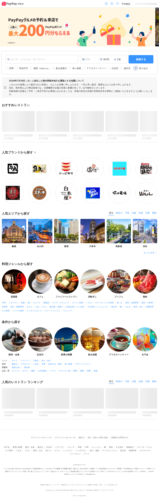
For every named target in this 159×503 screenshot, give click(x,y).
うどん (27, 445)
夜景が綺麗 (17, 442)
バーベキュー (75, 449)
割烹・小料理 (147, 297)
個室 (33, 366)
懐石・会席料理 (132, 297)
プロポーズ (25, 359)
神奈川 (119, 208)
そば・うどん (41, 301)
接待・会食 (29, 442)
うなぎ (127, 301)
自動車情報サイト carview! (42, 463)
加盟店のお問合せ (118, 432)
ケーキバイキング (34, 305)
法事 (43, 359)
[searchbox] (42, 59)
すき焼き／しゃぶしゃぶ (98, 301)
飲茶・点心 (138, 301)
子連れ (36, 355)
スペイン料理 (77, 297)
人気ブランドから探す (17, 147)
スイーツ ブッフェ (52, 305)
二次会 (36, 359)
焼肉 (111, 442)
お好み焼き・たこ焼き (75, 301)
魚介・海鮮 (94, 445)
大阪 (134, 208)
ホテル (25, 366)
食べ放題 (68, 359)
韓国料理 (149, 301)
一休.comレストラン (114, 466)
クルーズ (15, 366)
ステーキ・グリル (144, 442)
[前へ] (5, 27)
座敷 (96, 366)
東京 (111, 208)
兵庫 (147, 208)
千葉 (127, 208)
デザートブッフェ (82, 359)
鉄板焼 (46, 297)
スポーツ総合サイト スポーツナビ (57, 466)
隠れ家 (27, 362)
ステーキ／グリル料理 (104, 297)
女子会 (7, 442)
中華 (4, 297)
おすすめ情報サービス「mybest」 (135, 466)
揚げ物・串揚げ (56, 301)
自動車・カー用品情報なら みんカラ (102, 463)
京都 (141, 208)
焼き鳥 (114, 301)
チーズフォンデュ (109, 445)
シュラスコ (67, 445)
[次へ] (153, 27)
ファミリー (25, 355)
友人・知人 (46, 355)
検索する (141, 59)
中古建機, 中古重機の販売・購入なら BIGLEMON (71, 463)
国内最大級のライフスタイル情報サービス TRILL (88, 466)
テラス (53, 366)
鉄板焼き (130, 442)
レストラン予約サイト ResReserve (82, 469)
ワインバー (68, 305)
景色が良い (16, 362)
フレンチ (36, 297)
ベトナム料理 (18, 305)
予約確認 (125, 3)
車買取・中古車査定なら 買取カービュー (131, 463)
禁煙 (75, 366)
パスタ (89, 297)
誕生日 (14, 359)
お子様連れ (42, 366)
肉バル (119, 297)
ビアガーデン (145, 445)
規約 (80, 432)
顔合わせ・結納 (54, 359)
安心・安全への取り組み (98, 432)
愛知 (154, 208)
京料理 (4, 301)
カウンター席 (64, 366)
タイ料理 (5, 305)
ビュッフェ (96, 442)
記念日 (49, 442)
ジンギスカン (81, 445)
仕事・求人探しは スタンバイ (33, 466)
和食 (23, 297)
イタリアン (13, 297)
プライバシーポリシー (40, 432)
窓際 (89, 366)
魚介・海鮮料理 (17, 301)
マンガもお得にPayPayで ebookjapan (17, 463)
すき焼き (119, 442)
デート (14, 355)
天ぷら (29, 301)
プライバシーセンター (64, 432)
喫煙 (82, 366)
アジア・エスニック (60, 297)
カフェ (57, 445)
